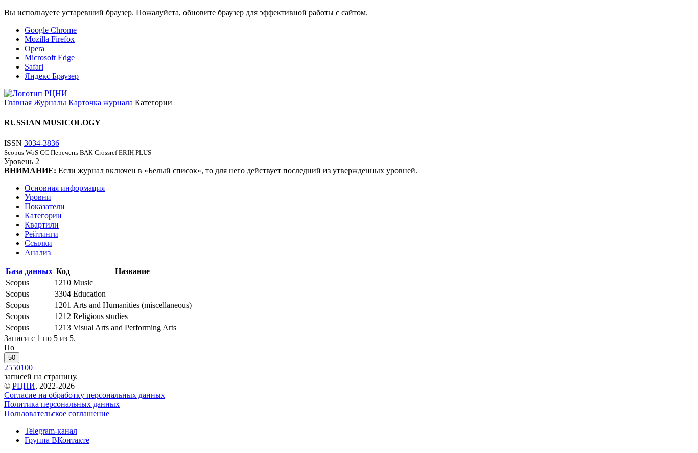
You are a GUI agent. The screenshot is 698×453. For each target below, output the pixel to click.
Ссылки (38, 243)
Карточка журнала (100, 102)
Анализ (38, 252)
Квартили (42, 224)
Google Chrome (51, 30)
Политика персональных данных (62, 404)
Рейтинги (41, 234)
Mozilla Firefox (50, 39)
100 (26, 367)
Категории (43, 215)
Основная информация (65, 188)
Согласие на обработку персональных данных (84, 395)
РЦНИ (23, 385)
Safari (34, 66)
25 (8, 367)
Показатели (45, 206)
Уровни (38, 197)
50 (11, 357)
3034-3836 (41, 143)
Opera (34, 48)
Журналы (50, 102)
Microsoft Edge (50, 57)
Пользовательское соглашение (56, 413)
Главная (18, 102)
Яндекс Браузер (52, 76)
